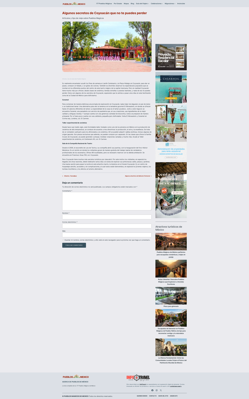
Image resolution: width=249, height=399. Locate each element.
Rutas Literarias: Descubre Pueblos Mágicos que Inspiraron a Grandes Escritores (171, 281)
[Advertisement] (171, 27)
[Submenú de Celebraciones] (162, 3)
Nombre (65, 213)
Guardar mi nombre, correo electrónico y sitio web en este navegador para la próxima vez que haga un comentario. (107, 240)
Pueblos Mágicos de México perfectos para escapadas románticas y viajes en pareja (171, 254)
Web (63, 231)
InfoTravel (143, 384)
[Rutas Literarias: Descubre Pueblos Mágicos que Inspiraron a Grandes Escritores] (171, 269)
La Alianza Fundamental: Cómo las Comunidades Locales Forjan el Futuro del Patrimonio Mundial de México (171, 360)
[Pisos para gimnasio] (171, 296)
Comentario (67, 191)
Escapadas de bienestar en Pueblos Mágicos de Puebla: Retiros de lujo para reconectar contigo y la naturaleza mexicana (171, 332)
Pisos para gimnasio (171, 306)
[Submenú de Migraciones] (174, 3)
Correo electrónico (69, 222)
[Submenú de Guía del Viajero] (148, 3)
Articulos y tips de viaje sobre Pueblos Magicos (83, 18)
